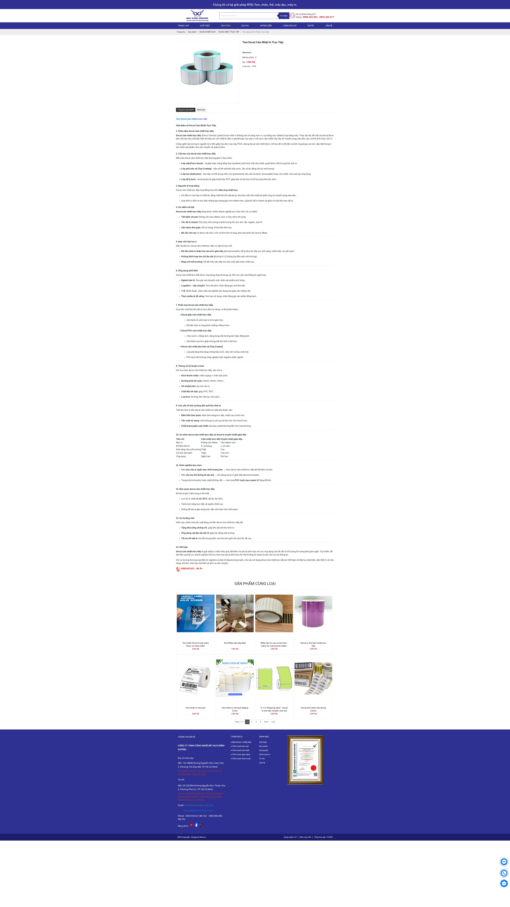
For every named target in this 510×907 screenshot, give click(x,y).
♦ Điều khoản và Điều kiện (241, 742)
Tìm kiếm (284, 16)
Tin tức (262, 759)
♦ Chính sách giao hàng (240, 754)
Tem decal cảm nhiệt (186, 119)
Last (273, 722)
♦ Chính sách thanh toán (241, 759)
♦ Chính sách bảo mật (240, 746)
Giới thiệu (263, 742)
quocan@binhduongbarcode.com (199, 810)
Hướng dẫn (263, 750)
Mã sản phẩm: (248, 57)
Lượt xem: (246, 66)
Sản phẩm (263, 746)
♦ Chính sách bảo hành (240, 750)
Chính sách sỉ (264, 754)
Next (266, 722)
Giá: (243, 62)
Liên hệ (262, 763)
